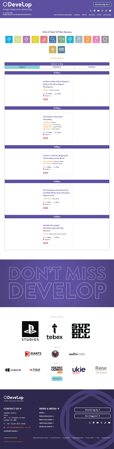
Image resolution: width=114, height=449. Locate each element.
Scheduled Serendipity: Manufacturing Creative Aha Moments (53, 228)
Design (46, 99)
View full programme (57, 58)
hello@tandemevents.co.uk (18, 427)
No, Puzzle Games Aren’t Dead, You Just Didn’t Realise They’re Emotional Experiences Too (56, 193)
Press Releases (46, 416)
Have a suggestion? (91, 416)
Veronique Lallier (48, 124)
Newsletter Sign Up (101, 4)
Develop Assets (45, 426)
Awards (84, 15)
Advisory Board (10, 431)
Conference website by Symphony (13, 441)
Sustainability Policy (77, 437)
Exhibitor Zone (106, 437)
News (41, 413)
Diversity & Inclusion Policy (40, 437)
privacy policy (90, 437)
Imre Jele (46, 234)
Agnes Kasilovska (48, 161)
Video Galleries (45, 423)
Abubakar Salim (47, 127)
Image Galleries (46, 419)
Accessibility (66, 437)
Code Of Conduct (55, 437)
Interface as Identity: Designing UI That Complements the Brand (55, 156)
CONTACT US (11, 408)
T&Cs (97, 437)
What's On (92, 15)
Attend (99, 15)
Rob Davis (46, 90)
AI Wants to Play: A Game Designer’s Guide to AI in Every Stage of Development (56, 84)
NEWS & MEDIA (48, 408)
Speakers (77, 15)
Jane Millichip (47, 122)
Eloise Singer (47, 129)
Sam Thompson (47, 163)
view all (56, 379)
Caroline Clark (47, 198)
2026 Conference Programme (63, 15)
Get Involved (107, 15)
